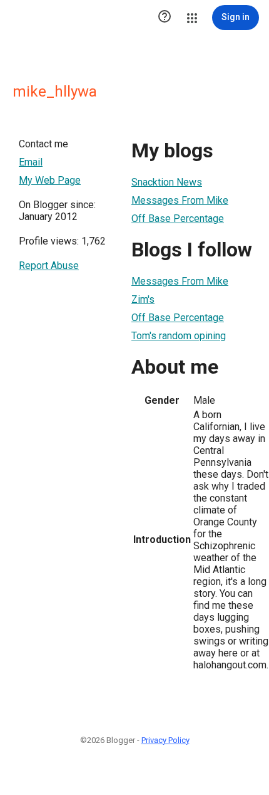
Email (31, 162)
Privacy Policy (165, 740)
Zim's (143, 299)
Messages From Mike (179, 200)
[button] (165, 18)
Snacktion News (166, 182)
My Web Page (50, 180)
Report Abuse (49, 265)
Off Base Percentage (177, 218)
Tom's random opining (178, 336)
